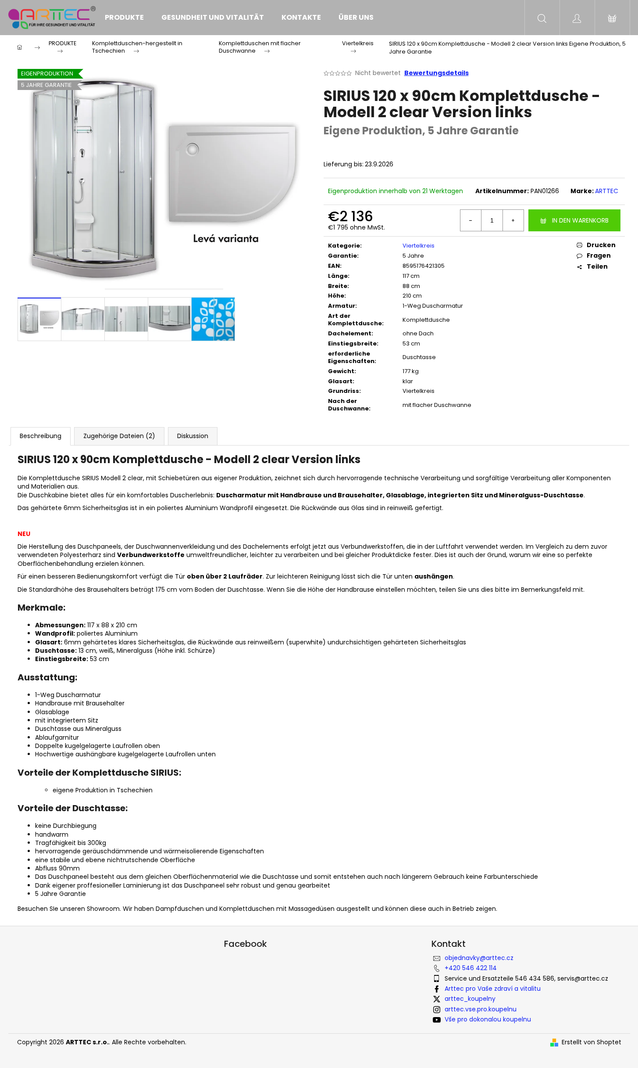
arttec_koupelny (470, 998)
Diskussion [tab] (192, 436)
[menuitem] (124, 17)
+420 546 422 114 (471, 968)
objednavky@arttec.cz (479, 957)
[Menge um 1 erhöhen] (513, 220)
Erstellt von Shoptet (591, 1042)
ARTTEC (606, 191)
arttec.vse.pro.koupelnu (481, 1009)
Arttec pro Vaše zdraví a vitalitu (493, 988)
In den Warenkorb (580, 220)
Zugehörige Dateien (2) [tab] (119, 436)
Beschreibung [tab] (40, 436)
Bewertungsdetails (436, 73)
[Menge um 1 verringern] (470, 220)
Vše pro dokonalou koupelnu (488, 1019)
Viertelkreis (419, 245)
